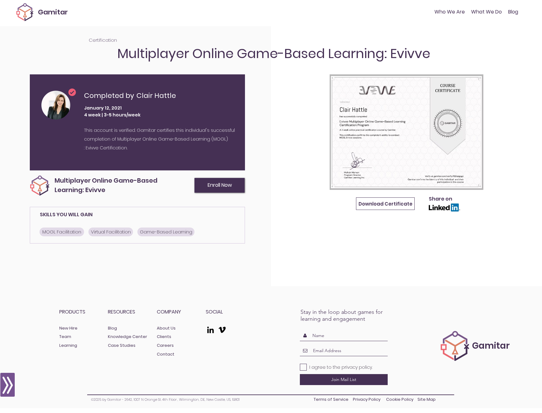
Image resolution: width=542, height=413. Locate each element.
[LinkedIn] (210, 330)
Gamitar (53, 12)
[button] (486, 12)
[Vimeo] (222, 330)
